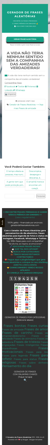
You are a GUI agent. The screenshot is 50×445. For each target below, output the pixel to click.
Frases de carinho (17, 333)
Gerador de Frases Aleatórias (25, 14)
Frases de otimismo (25, 338)
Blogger (26, 440)
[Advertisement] (25, 136)
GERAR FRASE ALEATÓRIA (25, 39)
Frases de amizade (13, 329)
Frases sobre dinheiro (33, 362)
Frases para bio (37, 352)
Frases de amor (36, 329)
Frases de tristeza (27, 342)
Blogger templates (35, 440)
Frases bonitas (14, 326)
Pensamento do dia (16, 366)
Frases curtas (37, 326)
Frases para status (25, 359)
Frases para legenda (15, 355)
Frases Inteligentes (28, 345)
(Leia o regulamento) (25, 215)
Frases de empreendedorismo (25, 334)
